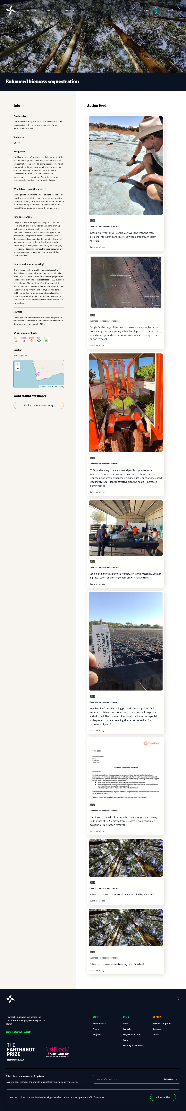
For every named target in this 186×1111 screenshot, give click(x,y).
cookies (21, 1097)
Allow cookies (163, 1097)
